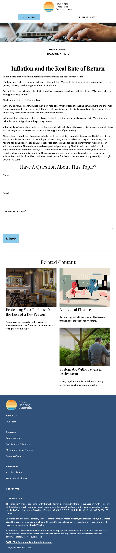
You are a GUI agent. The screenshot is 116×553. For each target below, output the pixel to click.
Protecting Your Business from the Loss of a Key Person (31, 312)
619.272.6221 (87, 17)
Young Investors (14, 437)
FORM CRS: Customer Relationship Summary (29, 542)
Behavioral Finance (75, 309)
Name (6, 174)
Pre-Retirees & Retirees (18, 443)
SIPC (100, 518)
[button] (29, 17)
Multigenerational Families (19, 449)
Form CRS (17, 498)
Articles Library (14, 472)
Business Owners (15, 455)
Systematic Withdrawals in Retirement (81, 371)
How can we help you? (14, 211)
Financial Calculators (16, 478)
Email (6, 192)
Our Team (11, 421)
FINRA (94, 518)
